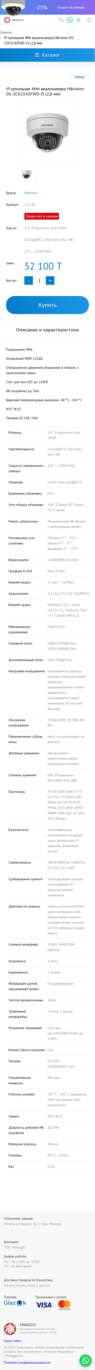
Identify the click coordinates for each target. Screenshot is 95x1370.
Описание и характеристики (47, 330)
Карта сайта (12, 1341)
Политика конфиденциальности (27, 1362)
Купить (47, 305)
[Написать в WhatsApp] (85, 1360)
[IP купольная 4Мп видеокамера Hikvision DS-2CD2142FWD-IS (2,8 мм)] (47, 132)
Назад (79, 77)
